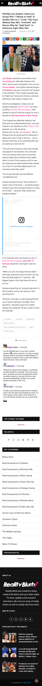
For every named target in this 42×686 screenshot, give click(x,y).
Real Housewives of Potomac (16, 494)
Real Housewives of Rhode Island (17, 500)
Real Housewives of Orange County (18, 488)
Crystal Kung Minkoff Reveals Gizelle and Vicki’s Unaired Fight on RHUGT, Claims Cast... (29, 652)
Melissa (9, 90)
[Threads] (37, 38)
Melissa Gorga (9, 323)
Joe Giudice (7, 78)
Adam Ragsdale (10, 31)
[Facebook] (4, 38)
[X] (7, 38)
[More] (4, 42)
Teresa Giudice (8, 87)
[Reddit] (10, 38)
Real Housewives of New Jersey (24, 115)
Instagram (26, 132)
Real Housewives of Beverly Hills (17, 469)
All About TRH (33, 126)
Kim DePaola (30, 319)
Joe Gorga (18, 319)
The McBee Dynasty (11, 531)
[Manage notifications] (36, 681)
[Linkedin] (14, 38)
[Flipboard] (31, 38)
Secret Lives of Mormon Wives (16, 513)
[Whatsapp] (20, 38)
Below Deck (7, 457)
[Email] (27, 38)
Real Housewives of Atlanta (15, 463)
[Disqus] (21, 372)
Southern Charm (10, 519)
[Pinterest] (17, 38)
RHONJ (31, 327)
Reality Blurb (27, 683)
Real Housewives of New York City (18, 482)
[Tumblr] (24, 38)
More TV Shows (9, 544)
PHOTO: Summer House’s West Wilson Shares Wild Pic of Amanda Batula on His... (29, 638)
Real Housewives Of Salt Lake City (18, 506)
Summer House (9, 525)
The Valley (7, 538)
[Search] (39, 3)
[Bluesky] (34, 38)
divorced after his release (20, 110)
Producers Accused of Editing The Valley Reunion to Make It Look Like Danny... (28, 667)
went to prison (24, 107)
